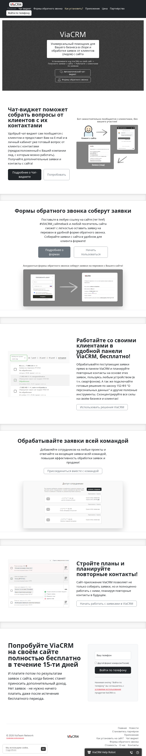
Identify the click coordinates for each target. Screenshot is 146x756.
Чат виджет (25, 8)
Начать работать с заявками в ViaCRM (106, 604)
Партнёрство (117, 8)
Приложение (92, 8)
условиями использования (108, 689)
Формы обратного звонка (48, 8)
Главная (11, 8)
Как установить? (74, 8)
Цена (105, 8)
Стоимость (111, 745)
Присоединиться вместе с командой (73, 471)
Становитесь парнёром (125, 731)
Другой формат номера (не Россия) (113, 663)
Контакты (133, 745)
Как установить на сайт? (110, 738)
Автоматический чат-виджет (74, 73)
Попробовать (56, 174)
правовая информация (15, 738)
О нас (122, 745)
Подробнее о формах (54, 252)
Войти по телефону (19, 13)
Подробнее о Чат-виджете (24, 174)
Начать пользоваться (91, 252)
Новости (134, 728)
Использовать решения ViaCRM (102, 407)
